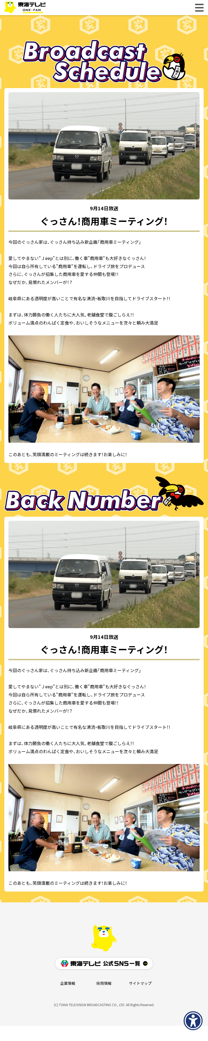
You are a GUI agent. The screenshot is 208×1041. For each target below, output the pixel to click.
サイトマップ (140, 983)
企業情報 (67, 983)
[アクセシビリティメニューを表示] (193, 1020)
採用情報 (104, 983)
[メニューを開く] (199, 8)
